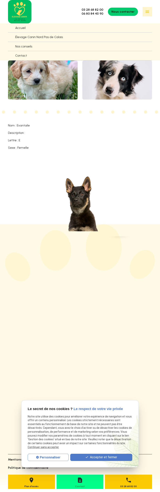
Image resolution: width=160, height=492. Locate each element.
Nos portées (16, 359)
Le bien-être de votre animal (28, 373)
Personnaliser (50, 457)
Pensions (14, 380)
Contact (21, 55)
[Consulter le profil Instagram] (11, 441)
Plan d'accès (31, 486)
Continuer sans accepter (43, 447)
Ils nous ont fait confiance (26, 366)
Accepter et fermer (103, 457)
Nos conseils (23, 46)
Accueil (20, 28)
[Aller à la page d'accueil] (19, 11)
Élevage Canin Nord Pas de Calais (39, 37)
